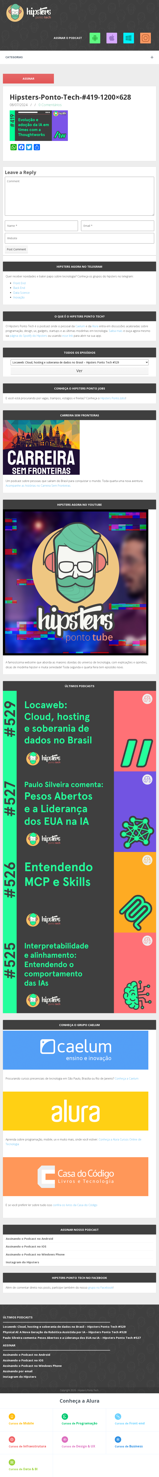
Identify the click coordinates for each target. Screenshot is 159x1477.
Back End (19, 288)
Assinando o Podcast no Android (95, 38)
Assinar (28, 78)
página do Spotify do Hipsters (28, 336)
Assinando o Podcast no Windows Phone (128, 38)
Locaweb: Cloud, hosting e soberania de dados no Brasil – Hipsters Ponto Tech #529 (64, 1326)
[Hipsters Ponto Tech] (29, 12)
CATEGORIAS (14, 57)
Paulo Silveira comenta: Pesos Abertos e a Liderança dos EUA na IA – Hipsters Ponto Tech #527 (72, 1338)
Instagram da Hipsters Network (145, 38)
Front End (19, 283)
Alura (95, 326)
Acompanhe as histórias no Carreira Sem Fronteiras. (38, 485)
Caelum (80, 326)
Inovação (19, 297)
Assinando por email (17, 1371)
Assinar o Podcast (68, 38)
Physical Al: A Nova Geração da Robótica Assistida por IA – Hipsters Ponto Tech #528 (65, 1332)
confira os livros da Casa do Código (75, 1205)
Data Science (21, 293)
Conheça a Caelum (126, 1078)
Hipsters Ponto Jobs (112, 398)
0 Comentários (50, 104)
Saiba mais (116, 331)
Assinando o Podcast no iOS (111, 38)
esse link (67, 336)
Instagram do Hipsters (22, 1262)
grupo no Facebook (100, 1287)
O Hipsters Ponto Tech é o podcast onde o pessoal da (40, 326)
